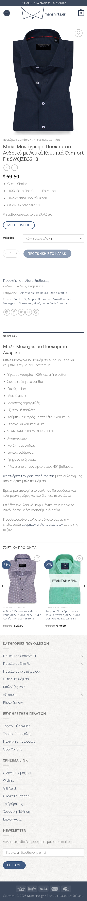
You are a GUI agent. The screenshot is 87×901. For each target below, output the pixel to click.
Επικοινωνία (12, 819)
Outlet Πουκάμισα (16, 679)
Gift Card (9, 788)
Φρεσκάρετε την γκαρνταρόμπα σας (28, 476)
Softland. (78, 896)
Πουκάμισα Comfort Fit (17, 139)
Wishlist (8, 780)
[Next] (84, 594)
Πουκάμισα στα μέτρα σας (22, 671)
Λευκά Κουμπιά (62, 299)
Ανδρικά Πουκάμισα (40, 299)
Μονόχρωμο (41, 303)
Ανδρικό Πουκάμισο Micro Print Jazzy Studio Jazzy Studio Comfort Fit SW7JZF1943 (22, 614)
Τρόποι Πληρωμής (16, 726)
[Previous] (3, 594)
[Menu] (6, 13)
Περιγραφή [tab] (10, 336)
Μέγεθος (8, 237)
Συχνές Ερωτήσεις (16, 796)
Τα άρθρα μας (13, 804)
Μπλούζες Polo (14, 687)
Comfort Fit (20, 299)
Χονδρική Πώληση (16, 811)
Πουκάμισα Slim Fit (16, 663)
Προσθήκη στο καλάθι (47, 253)
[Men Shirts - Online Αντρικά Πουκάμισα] (43, 13)
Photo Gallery (13, 702)
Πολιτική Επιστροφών (19, 741)
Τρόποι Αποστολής (17, 734)
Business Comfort (48, 139)
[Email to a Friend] (28, 312)
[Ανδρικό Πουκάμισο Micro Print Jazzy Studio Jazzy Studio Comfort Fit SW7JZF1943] (22, 579)
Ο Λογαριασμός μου (17, 773)
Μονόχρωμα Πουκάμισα (17, 303)
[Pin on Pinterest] (36, 312)
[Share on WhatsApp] (6, 312)
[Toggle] (82, 655)
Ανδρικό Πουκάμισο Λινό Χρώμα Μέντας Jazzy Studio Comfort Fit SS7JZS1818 (63, 614)
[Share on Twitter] (21, 312)
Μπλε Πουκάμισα (60, 303)
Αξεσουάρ (10, 695)
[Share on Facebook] (14, 312)
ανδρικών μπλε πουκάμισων (42, 524)
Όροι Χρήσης (12, 749)
